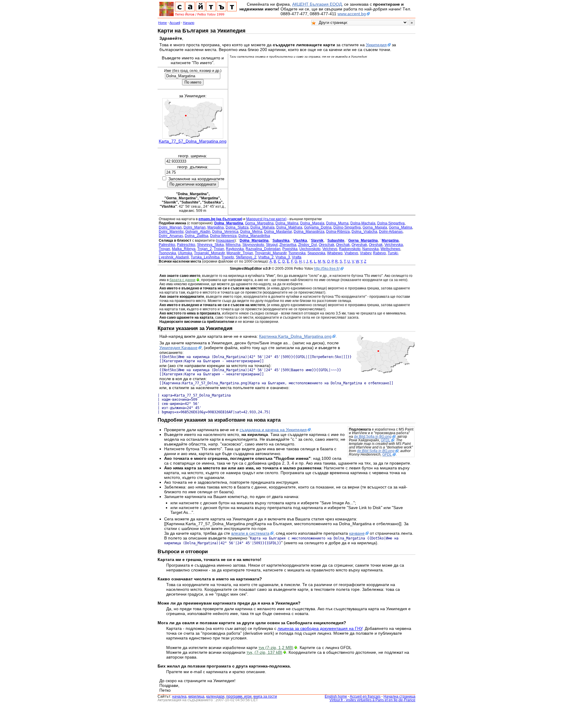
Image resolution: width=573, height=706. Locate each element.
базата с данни (182, 280)
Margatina (215, 227)
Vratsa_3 (282, 257)
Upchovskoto (310, 249)
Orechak (343, 245)
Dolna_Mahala (262, 227)
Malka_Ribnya (183, 249)
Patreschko (186, 245)
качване (357, 533)
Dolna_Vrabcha (364, 231)
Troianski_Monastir (209, 253)
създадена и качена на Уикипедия (273, 429)
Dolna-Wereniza (223, 236)
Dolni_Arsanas (171, 236)
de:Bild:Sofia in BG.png (373, 436)
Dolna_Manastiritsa (254, 236)
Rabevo (379, 253)
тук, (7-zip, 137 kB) (264, 652)
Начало (188, 22)
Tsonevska (297, 253)
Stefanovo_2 (246, 257)
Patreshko (167, 245)
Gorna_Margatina (259, 223)
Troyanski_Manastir (270, 253)
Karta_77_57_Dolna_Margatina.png (193, 141)
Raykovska (235, 249)
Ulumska (185, 253)
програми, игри (239, 696)
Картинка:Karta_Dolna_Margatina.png (295, 336)
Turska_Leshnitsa (205, 257)
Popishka (290, 249)
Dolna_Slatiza (237, 227)
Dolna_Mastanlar (278, 231)
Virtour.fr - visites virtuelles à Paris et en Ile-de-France (372, 700)
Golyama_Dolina (318, 227)
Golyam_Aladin (197, 231)
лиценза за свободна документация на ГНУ (320, 628)
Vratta (296, 257)
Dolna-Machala (362, 223)
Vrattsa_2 (266, 257)
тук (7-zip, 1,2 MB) (275, 647)
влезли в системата (250, 533)
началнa (179, 696)
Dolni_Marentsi (171, 231)
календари (215, 696)
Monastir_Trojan (240, 253)
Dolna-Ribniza (338, 231)
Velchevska (393, 245)
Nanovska (370, 249)
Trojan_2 (204, 249)
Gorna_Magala (375, 227)
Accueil (175, 22)
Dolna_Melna (251, 231)
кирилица (196, 696)
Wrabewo (335, 253)
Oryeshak (359, 245)
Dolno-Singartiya (347, 227)
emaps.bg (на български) (220, 219)
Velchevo (329, 249)
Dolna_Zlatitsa (196, 236)
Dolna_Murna (337, 223)
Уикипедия (376, 44)
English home (336, 696)
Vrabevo (351, 253)
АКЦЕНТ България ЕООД (317, 4)
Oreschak (326, 245)
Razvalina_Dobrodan (263, 249)
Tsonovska (167, 253)
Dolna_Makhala (289, 227)
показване (226, 240)
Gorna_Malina (400, 227)
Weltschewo (390, 249)
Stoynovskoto (253, 245)
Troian (219, 249)
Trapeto (227, 257)
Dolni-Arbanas (391, 231)
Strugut (272, 245)
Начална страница (399, 696)
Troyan (164, 249)
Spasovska (316, 253)
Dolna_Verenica (225, 231)
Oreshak (376, 245)
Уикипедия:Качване (178, 347)
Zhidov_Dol (307, 245)
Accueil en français (365, 696)
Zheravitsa (287, 245)
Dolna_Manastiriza (309, 231)
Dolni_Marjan (195, 227)
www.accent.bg (352, 13)
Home (162, 22)
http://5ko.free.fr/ (327, 268)
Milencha (233, 245)
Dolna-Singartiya (391, 223)
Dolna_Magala (312, 223)
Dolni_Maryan (170, 227)
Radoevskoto (350, 249)
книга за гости (265, 696)
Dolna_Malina (286, 223)
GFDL (385, 440)
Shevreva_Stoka (210, 245)
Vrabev (365, 253)
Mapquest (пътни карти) (266, 219)
